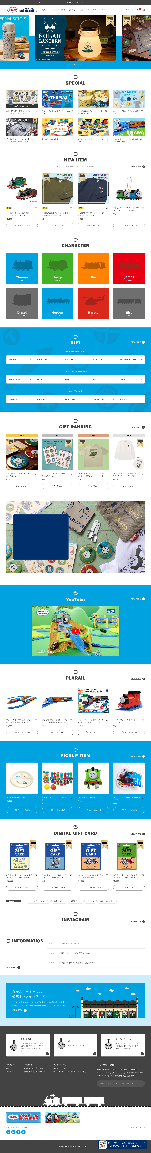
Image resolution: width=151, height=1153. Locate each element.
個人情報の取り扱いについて (34, 1072)
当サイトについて (59, 1068)
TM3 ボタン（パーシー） (87, 797)
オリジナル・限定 (58, 10)
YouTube (105, 10)
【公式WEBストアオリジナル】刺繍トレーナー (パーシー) (55, 214)
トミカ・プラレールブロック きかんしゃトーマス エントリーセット (90, 721)
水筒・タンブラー (107, 901)
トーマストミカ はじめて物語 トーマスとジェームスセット (19, 214)
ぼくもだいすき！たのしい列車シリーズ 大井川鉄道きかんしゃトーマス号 (55, 721)
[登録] (141, 1083)
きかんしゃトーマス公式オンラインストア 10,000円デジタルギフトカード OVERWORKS (19, 876)
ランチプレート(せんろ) (15, 797)
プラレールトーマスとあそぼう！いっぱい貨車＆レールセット (19, 721)
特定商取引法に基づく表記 (34, 1068)
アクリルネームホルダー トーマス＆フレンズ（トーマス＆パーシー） (126, 209)
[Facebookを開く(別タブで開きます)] (18, 1132)
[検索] (144, 10)
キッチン (79, 166)
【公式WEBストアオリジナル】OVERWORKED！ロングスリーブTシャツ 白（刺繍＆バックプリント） (126, 475)
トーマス (90, 901)
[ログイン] (133, 10)
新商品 (44, 10)
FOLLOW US (136, 921)
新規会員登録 (17, 1010)
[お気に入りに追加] (36, 208)
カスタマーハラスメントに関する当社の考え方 (70, 1072)
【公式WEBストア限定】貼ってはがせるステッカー (55, 475)
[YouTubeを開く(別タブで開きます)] (23, 1132)
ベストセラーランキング (38, 901)
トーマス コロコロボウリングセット (55, 799)
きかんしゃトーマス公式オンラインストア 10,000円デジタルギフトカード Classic (55, 876)
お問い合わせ (11, 1068)
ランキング (85, 10)
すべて (59, 166)
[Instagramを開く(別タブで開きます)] (13, 1132)
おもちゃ (69, 166)
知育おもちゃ (59, 901)
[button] (69, 64)
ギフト (95, 10)
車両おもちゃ (76, 901)
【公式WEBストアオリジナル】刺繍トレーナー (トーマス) (91, 214)
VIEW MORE (136, 167)
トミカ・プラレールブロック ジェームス (126, 721)
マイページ (10, 1072)
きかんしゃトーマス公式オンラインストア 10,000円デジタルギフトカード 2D (91, 876)
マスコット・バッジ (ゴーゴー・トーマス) (126, 799)
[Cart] (138, 10)
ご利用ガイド (29, 1065)
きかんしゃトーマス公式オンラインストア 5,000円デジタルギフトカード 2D (126, 876)
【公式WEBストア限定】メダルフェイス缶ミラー (19, 475)
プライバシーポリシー (61, 1065)
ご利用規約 (10, 1065)
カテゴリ (71, 10)
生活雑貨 (90, 166)
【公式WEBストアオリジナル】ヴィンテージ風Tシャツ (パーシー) (91, 475)
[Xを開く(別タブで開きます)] (8, 1132)
